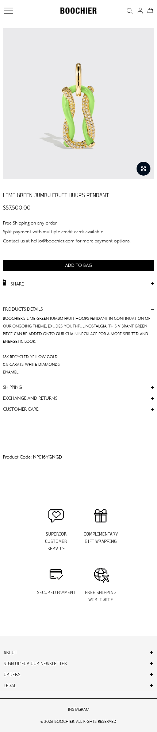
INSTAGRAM (78, 709)
